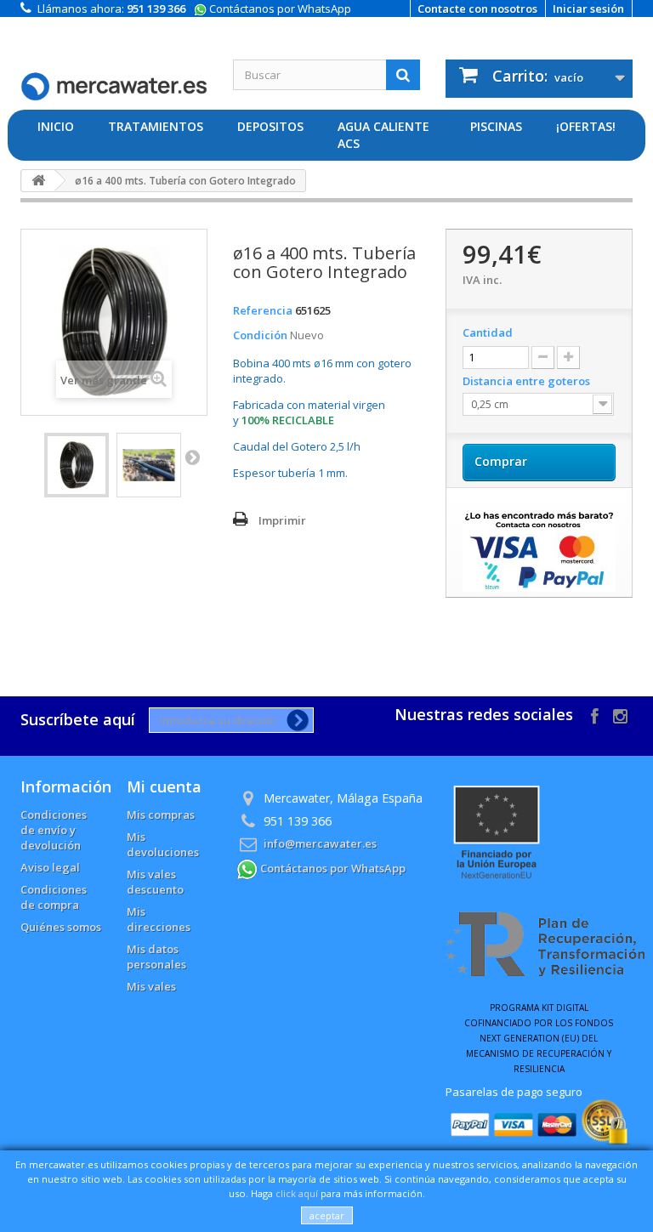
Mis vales (151, 986)
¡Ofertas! (586, 126)
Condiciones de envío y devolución (53, 830)
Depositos (270, 126)
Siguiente (192, 456)
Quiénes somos (60, 926)
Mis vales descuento (155, 881)
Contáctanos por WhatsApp (279, 8)
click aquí (296, 1193)
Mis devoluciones (163, 844)
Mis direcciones (158, 919)
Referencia (262, 310)
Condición (260, 335)
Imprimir (282, 520)
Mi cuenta (164, 786)
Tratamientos (155, 126)
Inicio (55, 126)
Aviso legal (50, 867)
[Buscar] (403, 75)
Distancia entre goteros (528, 381)
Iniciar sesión (588, 8)
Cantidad (488, 332)
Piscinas (496, 126)
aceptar (326, 1215)
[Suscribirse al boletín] (294, 720)
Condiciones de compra (53, 897)
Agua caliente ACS (383, 134)
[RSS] (620, 714)
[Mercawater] (113, 76)
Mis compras (161, 814)
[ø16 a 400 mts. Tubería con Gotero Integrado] (76, 465)
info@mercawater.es (320, 843)
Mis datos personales (156, 956)
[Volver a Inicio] (38, 180)
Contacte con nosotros (477, 8)
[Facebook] (595, 714)
